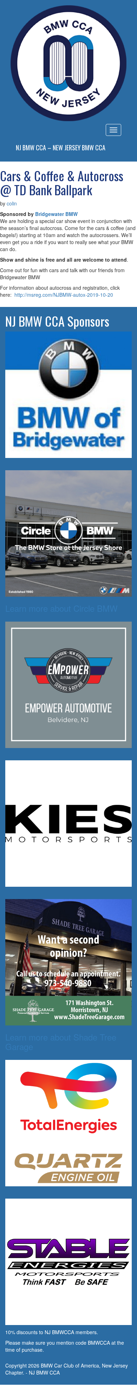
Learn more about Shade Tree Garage (60, 1041)
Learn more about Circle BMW (61, 608)
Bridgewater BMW (56, 213)
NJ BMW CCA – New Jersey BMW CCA (60, 147)
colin (12, 203)
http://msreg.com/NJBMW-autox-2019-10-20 (63, 294)
